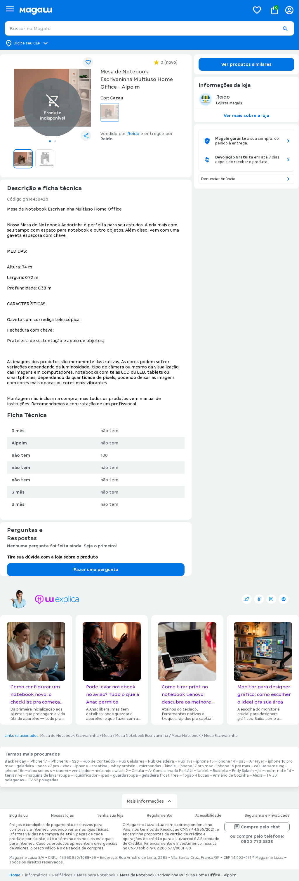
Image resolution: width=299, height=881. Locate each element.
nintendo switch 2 (111, 771)
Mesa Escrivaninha (221, 736)
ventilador (81, 771)
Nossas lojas (62, 815)
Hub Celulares (131, 761)
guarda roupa (125, 775)
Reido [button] (133, 133)
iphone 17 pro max (196, 766)
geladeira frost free (160, 775)
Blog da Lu (18, 815)
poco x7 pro (48, 766)
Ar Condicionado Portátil (170, 771)
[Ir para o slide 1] (50, 141)
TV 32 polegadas (43, 780)
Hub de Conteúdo (99, 761)
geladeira (25, 766)
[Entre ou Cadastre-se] (289, 10)
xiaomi (62, 771)
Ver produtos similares (246, 64)
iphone (81, 766)
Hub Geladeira (161, 761)
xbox (67, 766)
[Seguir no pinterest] (283, 599)
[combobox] (149, 28)
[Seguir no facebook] (259, 599)
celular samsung (269, 766)
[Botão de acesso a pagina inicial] (132, 10)
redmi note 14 (278, 771)
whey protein (123, 766)
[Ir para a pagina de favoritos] (257, 10)
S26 (75, 761)
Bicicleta (220, 771)
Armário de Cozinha (231, 775)
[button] (284, 28)
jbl (260, 771)
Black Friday (15, 761)
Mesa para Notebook (96, 875)
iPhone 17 (38, 761)
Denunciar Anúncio (218, 179)
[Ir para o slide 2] (55, 141)
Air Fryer (256, 761)
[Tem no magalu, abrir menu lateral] (10, 9)
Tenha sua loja (110, 815)
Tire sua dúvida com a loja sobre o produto (52, 557)
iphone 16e (15, 771)
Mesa (107, 736)
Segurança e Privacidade (267, 815)
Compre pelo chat (260, 827)
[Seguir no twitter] (247, 599)
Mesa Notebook (186, 736)
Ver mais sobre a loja (246, 115)
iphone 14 (226, 761)
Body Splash (243, 771)
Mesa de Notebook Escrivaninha (69, 736)
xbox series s (40, 771)
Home (14, 875)
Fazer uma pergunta (96, 569)
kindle (170, 766)
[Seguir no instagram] (271, 599)
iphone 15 (205, 761)
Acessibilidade (208, 815)
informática (36, 875)
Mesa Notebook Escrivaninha (141, 736)
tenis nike (13, 775)
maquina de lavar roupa (48, 775)
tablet (203, 771)
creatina (99, 766)
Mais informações (145, 801)
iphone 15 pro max (233, 766)
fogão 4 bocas (195, 775)
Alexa (258, 775)
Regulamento (159, 815)
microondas (150, 766)
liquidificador (86, 775)
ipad (105, 775)
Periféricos (62, 875)
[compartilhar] (86, 135)
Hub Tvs (185, 761)
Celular (138, 771)
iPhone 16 (59, 761)
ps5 (242, 761)
